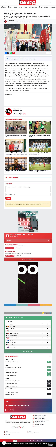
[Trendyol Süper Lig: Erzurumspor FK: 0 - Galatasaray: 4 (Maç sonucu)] (40, 163)
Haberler (6, 11)
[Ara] (50, 3)
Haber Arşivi (37, 426)
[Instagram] (22, 114)
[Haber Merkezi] (8, 111)
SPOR (15, 7)
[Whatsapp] (23, 427)
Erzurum (12, 11)
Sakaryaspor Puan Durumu (34, 432)
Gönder (8, 198)
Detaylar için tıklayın (28, 351)
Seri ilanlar (8, 434)
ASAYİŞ (20, 7)
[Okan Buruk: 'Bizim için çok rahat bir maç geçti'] (16, 163)
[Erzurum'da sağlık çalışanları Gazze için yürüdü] (16, 127)
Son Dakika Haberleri (39, 424)
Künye (30, 431)
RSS (16, 440)
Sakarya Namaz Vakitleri (40, 418)
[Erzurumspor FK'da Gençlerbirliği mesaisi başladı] (40, 127)
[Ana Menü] (5, 2)
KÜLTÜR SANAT (33, 7)
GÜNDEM (3, 7)
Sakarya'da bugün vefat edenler (13, 432)
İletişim (7, 431)
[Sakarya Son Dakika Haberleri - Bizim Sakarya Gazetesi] (27, 3)
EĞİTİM (40, 7)
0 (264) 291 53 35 (10, 255)
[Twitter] (19, 114)
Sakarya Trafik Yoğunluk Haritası (42, 420)
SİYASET (10, 7)
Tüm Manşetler (38, 423)
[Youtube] (24, 114)
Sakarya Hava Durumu (39, 416)
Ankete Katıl (9, 410)
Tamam (50, 445)
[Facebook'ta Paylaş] (6, 53)
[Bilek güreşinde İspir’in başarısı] (28, 37)
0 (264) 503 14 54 (10, 248)
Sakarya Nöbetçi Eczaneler (40, 415)
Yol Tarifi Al (19, 248)
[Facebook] (17, 114)
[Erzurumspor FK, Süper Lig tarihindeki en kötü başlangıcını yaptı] (40, 145)
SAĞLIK (46, 7)
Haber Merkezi (17, 110)
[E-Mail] (14, 114)
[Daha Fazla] (13, 53)
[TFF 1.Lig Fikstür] (50, 356)
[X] (15, 427)
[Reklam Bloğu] (28, 221)
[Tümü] (50, 401)
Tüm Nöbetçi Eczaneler (29, 259)
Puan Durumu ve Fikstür (40, 421)
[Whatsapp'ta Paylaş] (11, 53)
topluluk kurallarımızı (17, 202)
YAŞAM (25, 7)
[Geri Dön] (4, 443)
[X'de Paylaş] (8, 53)
